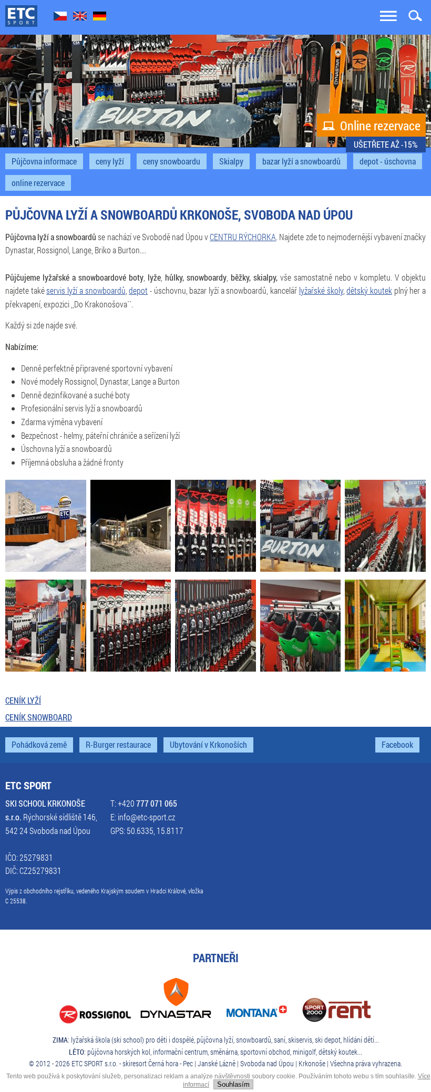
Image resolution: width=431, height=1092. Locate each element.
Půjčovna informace (44, 161)
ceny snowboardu (171, 161)
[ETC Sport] (21, 16)
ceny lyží (110, 161)
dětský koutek (369, 290)
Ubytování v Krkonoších (208, 744)
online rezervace (38, 183)
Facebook (397, 744)
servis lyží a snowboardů (85, 290)
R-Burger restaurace (118, 744)
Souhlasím (233, 1084)
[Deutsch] (99, 17)
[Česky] (60, 17)
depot (138, 290)
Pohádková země (39, 744)
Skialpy (231, 161)
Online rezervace (371, 125)
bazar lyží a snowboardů (301, 161)
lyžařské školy (321, 290)
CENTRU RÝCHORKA (243, 237)
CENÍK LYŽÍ (23, 700)
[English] (80, 17)
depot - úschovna (388, 161)
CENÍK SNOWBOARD (38, 717)
